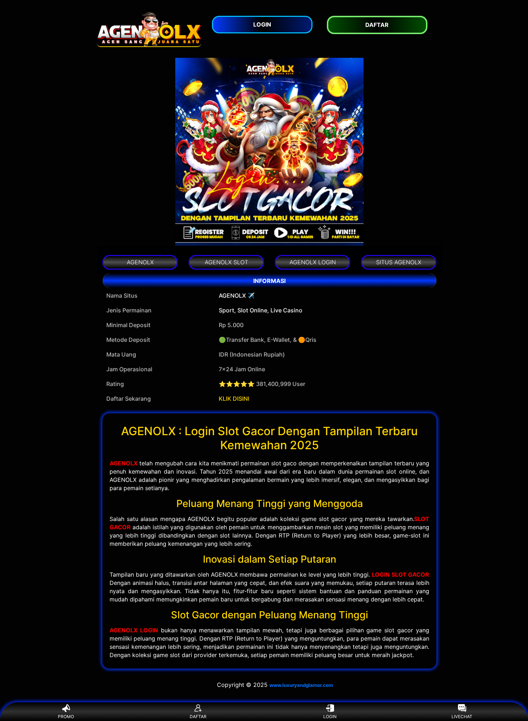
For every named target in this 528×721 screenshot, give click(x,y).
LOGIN (330, 716)
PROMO (66, 716)
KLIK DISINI (234, 398)
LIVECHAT (461, 716)
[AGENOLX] (149, 28)
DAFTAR (198, 716)
